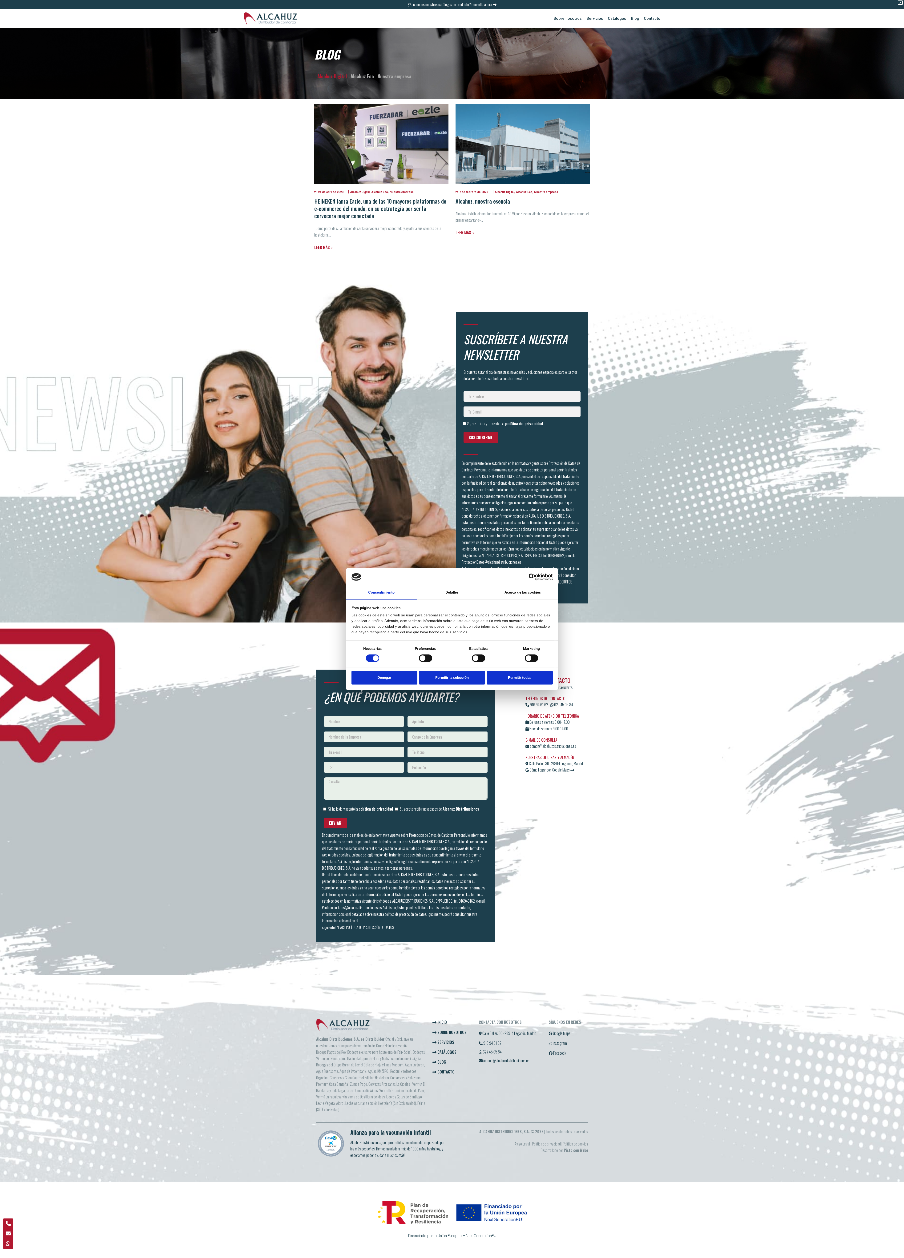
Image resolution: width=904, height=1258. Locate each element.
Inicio (441, 1022)
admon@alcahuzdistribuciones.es (552, 746)
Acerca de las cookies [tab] (522, 593)
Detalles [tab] (452, 593)
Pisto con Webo (576, 1150)
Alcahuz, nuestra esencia (483, 201)
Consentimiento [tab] (381, 593)
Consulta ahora (482, 4)
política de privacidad (524, 424)
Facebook (559, 1053)
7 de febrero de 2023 (473, 192)
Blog (441, 1062)
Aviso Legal (522, 1144)
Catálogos (446, 1052)
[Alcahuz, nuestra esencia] (523, 144)
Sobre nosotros (451, 1032)
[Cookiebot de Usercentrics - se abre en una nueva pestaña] (532, 576)
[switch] (425, 658)
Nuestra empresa (394, 76)
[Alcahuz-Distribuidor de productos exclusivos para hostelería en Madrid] (270, 18)
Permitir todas (519, 678)
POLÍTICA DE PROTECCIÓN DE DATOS (370, 927)
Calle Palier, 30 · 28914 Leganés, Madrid (555, 763)
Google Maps (561, 1033)
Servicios (445, 1042)
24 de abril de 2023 (330, 192)
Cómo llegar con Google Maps (549, 770)
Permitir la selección (452, 678)
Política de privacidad (546, 1144)
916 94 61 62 (538, 704)
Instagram (559, 1043)
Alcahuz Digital (332, 76)
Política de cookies (575, 1144)
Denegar (384, 678)
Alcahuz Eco (362, 76)
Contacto (445, 1072)
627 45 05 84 (563, 704)
